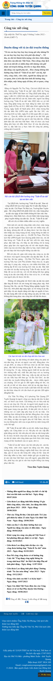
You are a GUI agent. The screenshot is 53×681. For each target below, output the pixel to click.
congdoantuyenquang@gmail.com (36, 665)
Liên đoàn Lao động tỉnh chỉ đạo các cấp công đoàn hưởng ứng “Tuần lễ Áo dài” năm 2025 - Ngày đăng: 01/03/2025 (26, 548)
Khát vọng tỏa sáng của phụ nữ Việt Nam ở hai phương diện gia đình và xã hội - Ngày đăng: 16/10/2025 (26, 538)
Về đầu (43, 482)
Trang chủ (9, 19)
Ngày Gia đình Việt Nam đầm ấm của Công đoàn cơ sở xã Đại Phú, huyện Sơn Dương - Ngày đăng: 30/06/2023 (26, 589)
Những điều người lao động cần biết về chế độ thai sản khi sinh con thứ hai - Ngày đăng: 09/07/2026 (27, 494)
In (8, 482)
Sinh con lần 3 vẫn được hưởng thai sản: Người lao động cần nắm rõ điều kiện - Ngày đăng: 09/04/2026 (26, 528)
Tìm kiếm (47, 13)
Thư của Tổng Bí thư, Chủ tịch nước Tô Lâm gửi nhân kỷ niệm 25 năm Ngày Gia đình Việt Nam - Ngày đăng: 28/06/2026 (27, 518)
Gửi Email (18, 482)
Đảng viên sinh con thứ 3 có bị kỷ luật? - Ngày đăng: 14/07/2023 (25, 580)
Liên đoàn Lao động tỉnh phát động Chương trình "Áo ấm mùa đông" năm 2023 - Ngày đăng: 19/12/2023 (26, 571)
